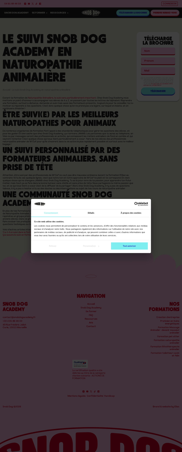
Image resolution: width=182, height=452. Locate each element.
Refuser (52, 246)
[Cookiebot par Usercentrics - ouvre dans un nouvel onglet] (136, 204)
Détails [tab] (91, 213)
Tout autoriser (129, 246)
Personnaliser (89, 246)
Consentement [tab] (51, 213)
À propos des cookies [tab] (131, 213)
